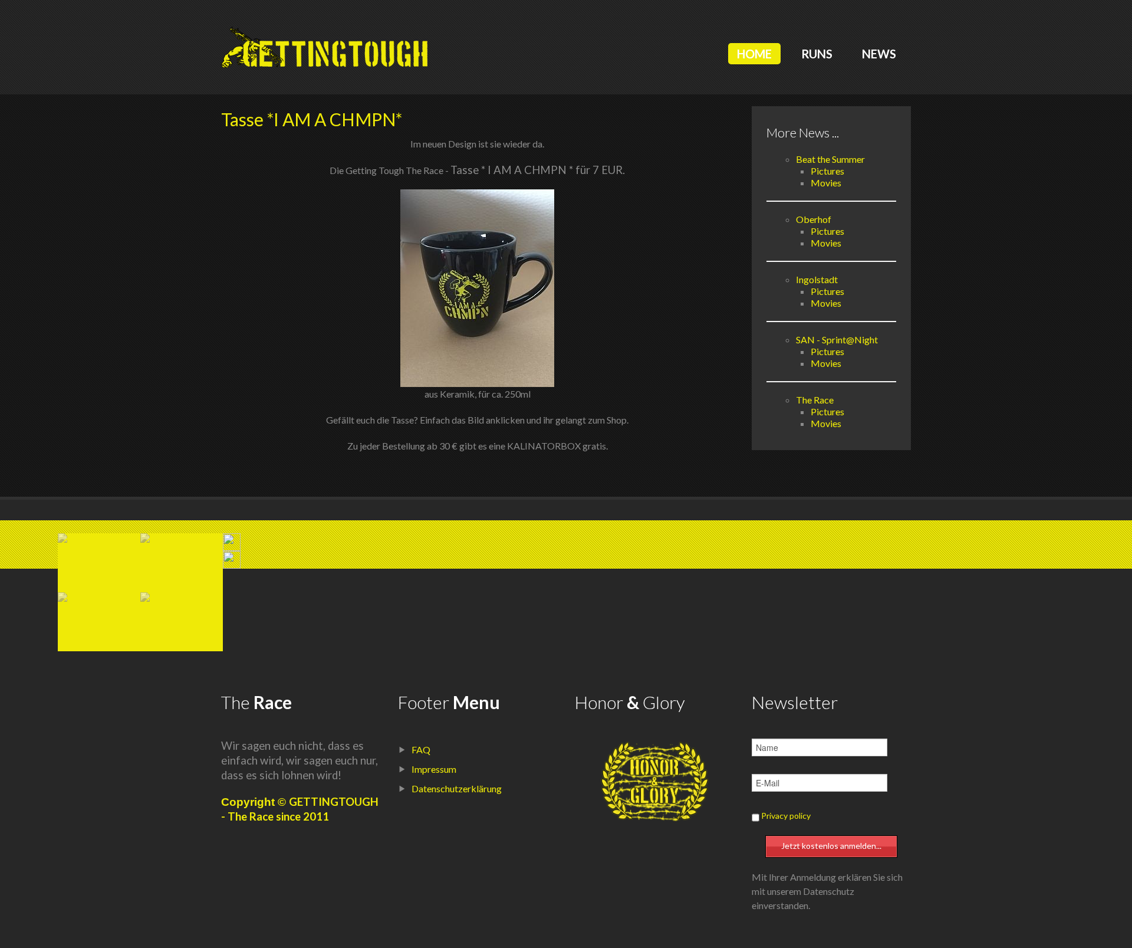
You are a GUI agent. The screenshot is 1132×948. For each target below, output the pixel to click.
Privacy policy (786, 816)
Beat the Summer (830, 159)
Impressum (434, 769)
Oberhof (813, 219)
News (879, 54)
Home (754, 54)
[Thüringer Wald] (181, 597)
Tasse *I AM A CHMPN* (311, 119)
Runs (816, 54)
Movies (826, 182)
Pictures (827, 170)
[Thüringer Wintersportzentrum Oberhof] (99, 597)
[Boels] (181, 538)
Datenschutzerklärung (457, 788)
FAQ (421, 749)
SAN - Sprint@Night (837, 339)
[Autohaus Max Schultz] (99, 538)
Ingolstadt (817, 279)
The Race (815, 399)
